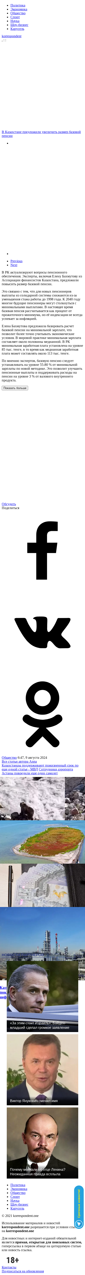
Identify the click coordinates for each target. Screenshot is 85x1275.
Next (13, 265)
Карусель (17, 29)
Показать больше (14, 388)
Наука (14, 21)
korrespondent (11, 36)
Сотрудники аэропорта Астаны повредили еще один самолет (37, 771)
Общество (18, 13)
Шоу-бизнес (19, 25)
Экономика (18, 9)
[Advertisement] (42, 86)
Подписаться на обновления (23, 1271)
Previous (16, 261)
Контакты (9, 1267)
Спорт (15, 17)
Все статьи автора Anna (19, 761)
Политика (17, 5)
